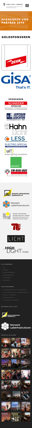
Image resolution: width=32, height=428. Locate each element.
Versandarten (6, 280)
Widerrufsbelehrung (8, 275)
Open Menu (27, 5)
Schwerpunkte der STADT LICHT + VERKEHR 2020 (14, 289)
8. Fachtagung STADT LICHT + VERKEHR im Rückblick (15, 292)
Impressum (5, 269)
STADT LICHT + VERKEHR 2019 (9, 294)
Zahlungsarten (7, 277)
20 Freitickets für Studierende (10, 300)
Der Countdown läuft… (9, 297)
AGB (4, 267)
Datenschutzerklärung (9, 272)
